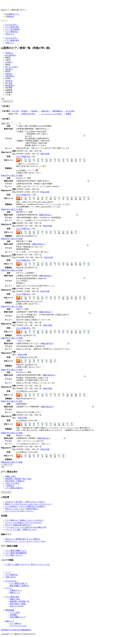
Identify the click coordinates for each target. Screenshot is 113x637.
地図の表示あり (45, 215)
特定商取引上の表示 (9, 630)
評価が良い (45, 111)
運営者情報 (9, 610)
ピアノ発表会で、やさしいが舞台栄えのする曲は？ (25, 506)
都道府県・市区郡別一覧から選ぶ (18, 479)
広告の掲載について (18, 617)
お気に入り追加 (16, 175)
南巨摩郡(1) (9, 85)
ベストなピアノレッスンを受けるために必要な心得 (25, 527)
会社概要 (13, 615)
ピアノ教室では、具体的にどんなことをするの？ (24, 520)
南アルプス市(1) (11, 67)
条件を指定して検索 (18, 604)
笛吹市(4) (9, 74)
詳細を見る (5, 175)
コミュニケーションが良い (51, 114)
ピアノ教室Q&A (11, 32)
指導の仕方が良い (29, 114)
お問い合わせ (10, 577)
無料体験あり (58, 111)
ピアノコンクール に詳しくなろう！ (19, 511)
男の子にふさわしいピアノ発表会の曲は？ (22, 509)
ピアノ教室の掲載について (15, 551)
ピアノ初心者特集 (12, 29)
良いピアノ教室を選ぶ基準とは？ (18, 525)
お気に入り (9, 34)
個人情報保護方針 (24, 630)
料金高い (34, 111)
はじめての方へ (11, 25)
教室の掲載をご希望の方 (19, 586)
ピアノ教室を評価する (14, 488)
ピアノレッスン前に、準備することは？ (21, 530)
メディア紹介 (15, 612)
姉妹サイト (9, 621)
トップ (8, 572)
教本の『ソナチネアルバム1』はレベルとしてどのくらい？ (28, 504)
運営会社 (10, 16)
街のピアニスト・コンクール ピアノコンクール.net (25, 541)
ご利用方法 (9, 486)
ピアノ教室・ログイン (14, 555)
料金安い (25, 111)
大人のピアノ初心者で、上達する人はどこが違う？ (25, 502)
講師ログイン (15, 593)
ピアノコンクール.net (18, 626)
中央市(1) (9, 81)
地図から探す (10, 476)
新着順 (68, 114)
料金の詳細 (44, 154)
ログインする (6, 492)
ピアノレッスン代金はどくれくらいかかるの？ (23, 523)
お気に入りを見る (12, 483)
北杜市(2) (9, 69)
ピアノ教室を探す (12, 27)
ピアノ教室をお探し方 (18, 583)
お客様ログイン (13, 14)
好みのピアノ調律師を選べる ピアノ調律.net (22, 539)
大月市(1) (9, 62)
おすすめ (15, 111)
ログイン (8, 588)
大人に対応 (70, 111)
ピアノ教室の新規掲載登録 (15, 553)
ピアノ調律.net (15, 623)
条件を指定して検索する (15, 481)
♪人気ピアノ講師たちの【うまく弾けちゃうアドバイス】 (27, 564)
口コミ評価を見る (23, 156)
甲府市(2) (9, 53)
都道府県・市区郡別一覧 (19, 601)
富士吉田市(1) (10, 55)
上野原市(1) (9, 76)
